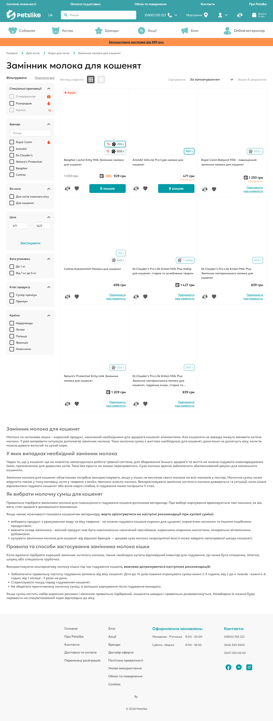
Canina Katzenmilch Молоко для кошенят (92, 269)
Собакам (27, 30)
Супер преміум (26, 295)
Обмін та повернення (150, 4)
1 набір (186, 260)
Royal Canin (24, 142)
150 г (121, 253)
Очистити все (44, 78)
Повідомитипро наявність (253, 189)
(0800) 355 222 (234, 636)
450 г (118, 260)
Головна (12, 53)
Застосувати (30, 243)
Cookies (114, 684)
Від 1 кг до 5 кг (26, 273)
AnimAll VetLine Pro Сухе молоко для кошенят (158, 162)
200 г (257, 260)
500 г (118, 151)
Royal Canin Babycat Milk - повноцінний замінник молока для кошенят (229, 162)
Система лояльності (21, 4)
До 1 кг (20, 266)
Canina (21, 174)
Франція (22, 342)
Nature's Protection (29, 161)
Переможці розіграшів (82, 660)
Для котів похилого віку (32, 196)
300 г (189, 151)
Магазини (194, 15)
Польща (21, 336)
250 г (118, 144)
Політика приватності (125, 660)
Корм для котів (58, 53)
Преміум (22, 301)
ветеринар (249, 30)
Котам (67, 30)
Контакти (208, 4)
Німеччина (23, 349)
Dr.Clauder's (24, 155)
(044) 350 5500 (234, 645)
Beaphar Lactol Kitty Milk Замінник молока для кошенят (94, 162)
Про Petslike (258, 4)
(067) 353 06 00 (235, 653)
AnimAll (21, 149)
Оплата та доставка (85, 4)
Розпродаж (24, 103)
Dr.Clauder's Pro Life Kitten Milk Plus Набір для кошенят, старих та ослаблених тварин (163, 271)
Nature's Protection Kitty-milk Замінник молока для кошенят (91, 378)
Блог (195, 30)
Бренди (112, 30)
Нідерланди (24, 323)
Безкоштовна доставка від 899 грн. (136, 42)
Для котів (33, 53)
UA (50, 15)
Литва (20, 329)
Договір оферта (121, 652)
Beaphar (22, 168)
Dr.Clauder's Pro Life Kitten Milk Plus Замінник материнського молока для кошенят (227, 273)
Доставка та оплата (80, 652)
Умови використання (125, 668)
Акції (152, 30)
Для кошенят (25, 203)
